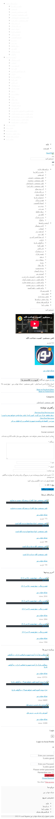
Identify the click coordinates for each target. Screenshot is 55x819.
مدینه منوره (15, 102)
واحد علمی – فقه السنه (19, 122)
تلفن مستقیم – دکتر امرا (19, 20)
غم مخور (14, 9)
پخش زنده (9, 128)
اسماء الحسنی (16, 37)
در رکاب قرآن (16, 26)
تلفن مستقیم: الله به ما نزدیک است (35, 554)
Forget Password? (48, 778)
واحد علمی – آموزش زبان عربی (22, 111)
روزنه (13, 97)
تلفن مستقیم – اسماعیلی (20, 18)
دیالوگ (13, 54)
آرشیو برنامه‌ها (11, 57)
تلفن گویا (14, 80)
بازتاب (13, 74)
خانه (47, 803)
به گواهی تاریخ (16, 77)
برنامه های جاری (11, 3)
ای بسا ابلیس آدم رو (18, 71)
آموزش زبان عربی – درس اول (36, 713)
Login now (49, 775)
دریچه (13, 91)
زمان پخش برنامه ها (13, 134)
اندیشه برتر (15, 66)
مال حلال (14, 100)
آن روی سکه (15, 23)
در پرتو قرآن (15, 86)
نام (52, 462)
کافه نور (14, 49)
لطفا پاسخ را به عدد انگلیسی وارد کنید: (40, 481)
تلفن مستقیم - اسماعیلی (45, 402)
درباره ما (46, 806)
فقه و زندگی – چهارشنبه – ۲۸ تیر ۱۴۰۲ (34, 586)
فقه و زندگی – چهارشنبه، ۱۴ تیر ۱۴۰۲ (34, 632)
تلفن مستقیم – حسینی (19, 12)
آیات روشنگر (15, 60)
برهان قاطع (15, 46)
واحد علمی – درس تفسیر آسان (22, 114)
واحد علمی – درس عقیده (20, 119)
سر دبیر (14, 43)
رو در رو (14, 40)
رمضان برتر (15, 94)
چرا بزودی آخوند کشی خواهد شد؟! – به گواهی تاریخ (29, 690)
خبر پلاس (14, 83)
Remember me (44, 772)
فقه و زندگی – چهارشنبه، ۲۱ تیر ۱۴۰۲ (34, 609)
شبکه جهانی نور (48, 371)
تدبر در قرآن (15, 52)
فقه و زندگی (15, 35)
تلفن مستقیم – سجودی (19, 15)
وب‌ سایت (50, 471)
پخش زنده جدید (11, 131)
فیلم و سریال (10, 125)
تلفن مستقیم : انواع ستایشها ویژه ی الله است (31, 531)
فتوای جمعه (15, 29)
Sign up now (49, 782)
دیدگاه (51, 442)
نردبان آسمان (16, 105)
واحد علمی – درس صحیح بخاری (22, 117)
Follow (50, 377)
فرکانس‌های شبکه (12, 136)
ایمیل (51, 467)
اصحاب (13, 63)
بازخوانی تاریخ (16, 32)
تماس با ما (9, 139)
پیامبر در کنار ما (16, 6)
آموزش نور (15, 108)
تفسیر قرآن (15, 88)
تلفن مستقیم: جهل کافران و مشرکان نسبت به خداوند (28, 508)
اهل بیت (14, 69)
